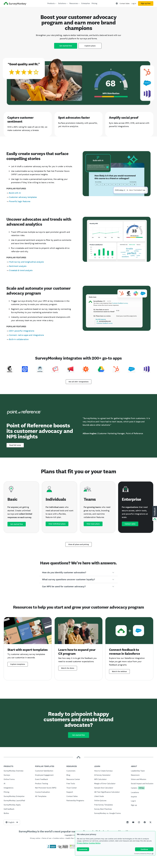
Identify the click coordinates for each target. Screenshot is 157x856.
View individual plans (57, 524)
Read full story (15, 445)
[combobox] (12, 822)
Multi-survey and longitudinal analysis (26, 262)
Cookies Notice (94, 843)
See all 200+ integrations (78, 382)
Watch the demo (67, 668)
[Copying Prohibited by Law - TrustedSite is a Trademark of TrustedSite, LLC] (74, 848)
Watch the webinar (119, 671)
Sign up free (145, 3)
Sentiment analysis (17, 266)
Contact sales (130, 524)
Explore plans (90, 46)
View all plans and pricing (78, 544)
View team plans (93, 524)
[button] (78, 572)
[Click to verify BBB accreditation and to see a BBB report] (51, 848)
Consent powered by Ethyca (142, 853)
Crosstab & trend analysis (20, 270)
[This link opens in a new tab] (127, 822)
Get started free (65, 46)
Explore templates (17, 664)
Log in (134, 3)
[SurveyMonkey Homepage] (15, 3)
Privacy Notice (82, 843)
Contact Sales (125, 3)
